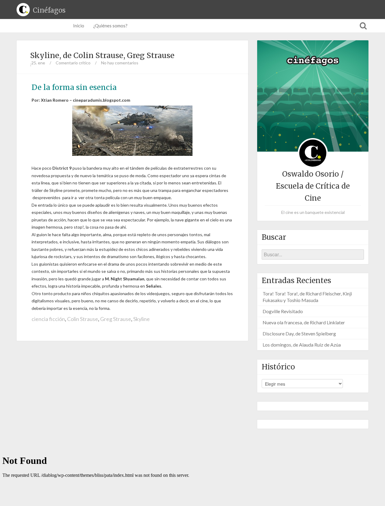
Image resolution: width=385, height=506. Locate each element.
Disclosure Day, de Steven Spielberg (299, 333)
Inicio (78, 25)
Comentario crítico (73, 62)
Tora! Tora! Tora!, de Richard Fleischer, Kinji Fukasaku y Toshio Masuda (307, 297)
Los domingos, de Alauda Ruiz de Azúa (302, 344)
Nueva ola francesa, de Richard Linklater (304, 322)
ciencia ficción (48, 319)
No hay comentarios (119, 62)
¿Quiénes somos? (110, 25)
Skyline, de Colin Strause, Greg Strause (102, 55)
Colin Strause (82, 319)
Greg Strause (115, 319)
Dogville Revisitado (283, 311)
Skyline (141, 319)
